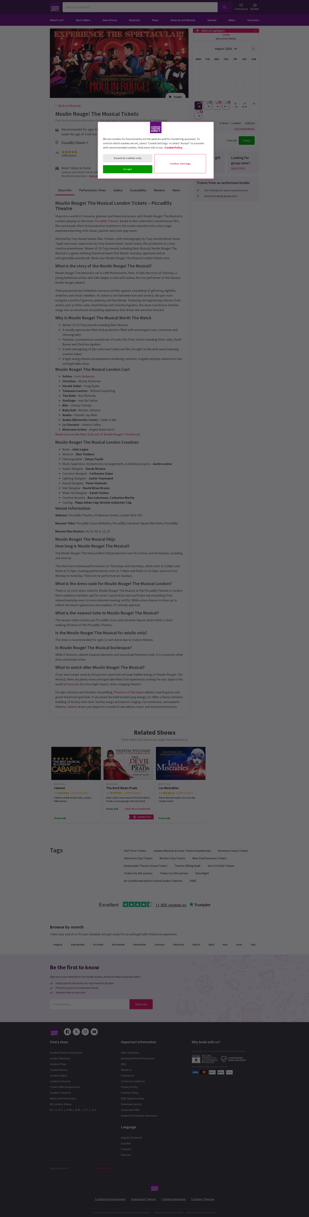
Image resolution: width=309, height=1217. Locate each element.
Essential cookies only (127, 158)
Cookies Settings (180, 163)
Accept (127, 169)
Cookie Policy (173, 147)
